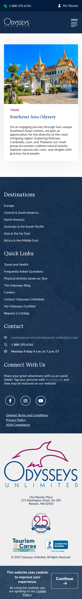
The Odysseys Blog (17, 285)
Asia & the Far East (17, 233)
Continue (64, 578)
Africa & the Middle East (21, 240)
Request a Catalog (16, 313)
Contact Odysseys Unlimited (24, 299)
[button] (74, 22)
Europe (9, 206)
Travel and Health (16, 264)
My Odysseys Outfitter (20, 306)
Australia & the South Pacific (24, 226)
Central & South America (21, 213)
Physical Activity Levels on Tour (26, 278)
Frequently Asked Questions (23, 271)
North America (14, 219)
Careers (9, 292)
